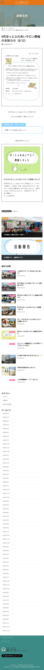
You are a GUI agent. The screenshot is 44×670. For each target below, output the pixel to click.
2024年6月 (6, 512)
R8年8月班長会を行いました (26, 367)
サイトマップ (5, 641)
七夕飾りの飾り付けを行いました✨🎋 (29, 355)
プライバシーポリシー (8, 637)
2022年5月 (6, 608)
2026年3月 (6, 432)
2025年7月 (6, 463)
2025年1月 (6, 486)
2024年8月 (6, 505)
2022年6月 (6, 604)
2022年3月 (6, 615)
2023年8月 (6, 550)
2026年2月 (6, 436)
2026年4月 (6, 428)
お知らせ (15, 211)
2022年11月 (6, 585)
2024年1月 (6, 531)
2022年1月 (6, 623)
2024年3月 (6, 524)
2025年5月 (6, 470)
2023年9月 (6, 547)
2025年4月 (6, 474)
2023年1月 (6, 577)
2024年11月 (6, 493)
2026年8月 (6, 413)
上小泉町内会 (10, 196)
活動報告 (5, 400)
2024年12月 (6, 489)
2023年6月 (6, 558)
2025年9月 (6, 455)
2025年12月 (6, 444)
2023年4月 (6, 566)
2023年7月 (6, 554)
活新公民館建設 (7, 404)
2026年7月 (6, 417)
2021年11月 (6, 630)
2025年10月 (6, 451)
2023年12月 (6, 535)
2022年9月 (6, 592)
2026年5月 (6, 425)
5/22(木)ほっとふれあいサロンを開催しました (22, 179)
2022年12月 (6, 581)
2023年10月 (6, 543)
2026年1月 (6, 440)
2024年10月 (6, 497)
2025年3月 (6, 478)
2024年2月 (6, 528)
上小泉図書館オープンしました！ (28, 379)
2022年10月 (6, 589)
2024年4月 (6, 520)
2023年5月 (6, 562)
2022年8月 (6, 596)
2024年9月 (6, 501)
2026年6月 (6, 421)
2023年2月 (6, 573)
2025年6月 (6, 467)
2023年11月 (6, 539)
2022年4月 (6, 611)
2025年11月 (6, 448)
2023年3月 (6, 569)
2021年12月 (6, 627)
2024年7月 (6, 508)
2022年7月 (6, 600)
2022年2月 (6, 619)
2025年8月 (6, 459)
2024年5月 (6, 516)
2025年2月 (6, 482)
